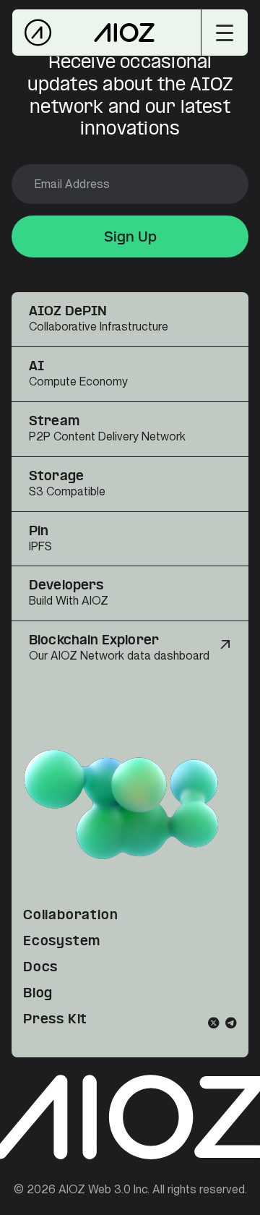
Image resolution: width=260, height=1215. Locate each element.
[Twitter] (214, 1022)
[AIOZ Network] (106, 32)
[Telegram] (231, 1022)
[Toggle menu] (225, 32)
